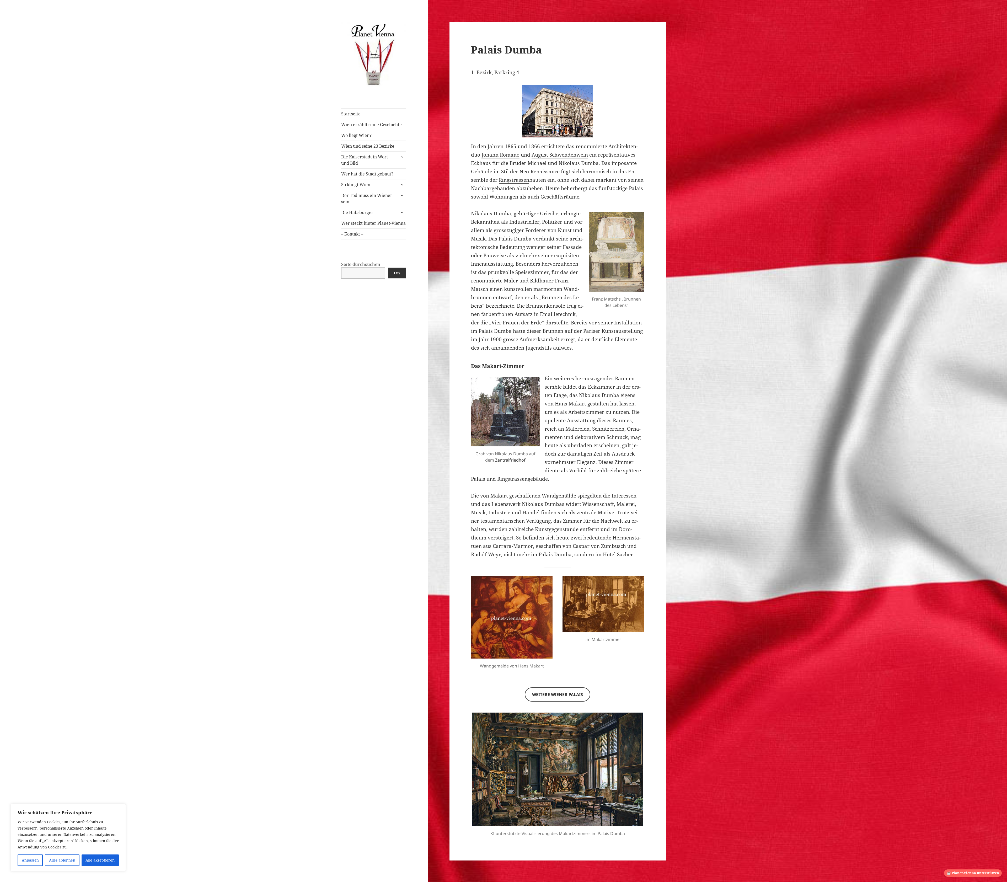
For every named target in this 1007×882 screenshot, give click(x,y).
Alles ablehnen (62, 860)
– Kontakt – (352, 234)
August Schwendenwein (560, 154)
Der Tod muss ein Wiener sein (366, 199)
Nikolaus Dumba (491, 213)
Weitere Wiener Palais (557, 694)
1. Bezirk (481, 72)
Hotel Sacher (618, 554)
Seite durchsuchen (360, 264)
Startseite (351, 114)
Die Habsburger (357, 212)
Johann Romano (500, 154)
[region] (68, 838)
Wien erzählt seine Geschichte (371, 124)
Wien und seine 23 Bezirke (367, 146)
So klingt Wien (355, 185)
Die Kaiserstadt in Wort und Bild (364, 160)
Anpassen (30, 860)
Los (397, 273)
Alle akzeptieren (100, 860)
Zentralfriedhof (510, 460)
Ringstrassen (514, 180)
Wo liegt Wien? (356, 135)
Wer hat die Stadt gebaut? (367, 174)
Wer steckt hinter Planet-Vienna (373, 223)
